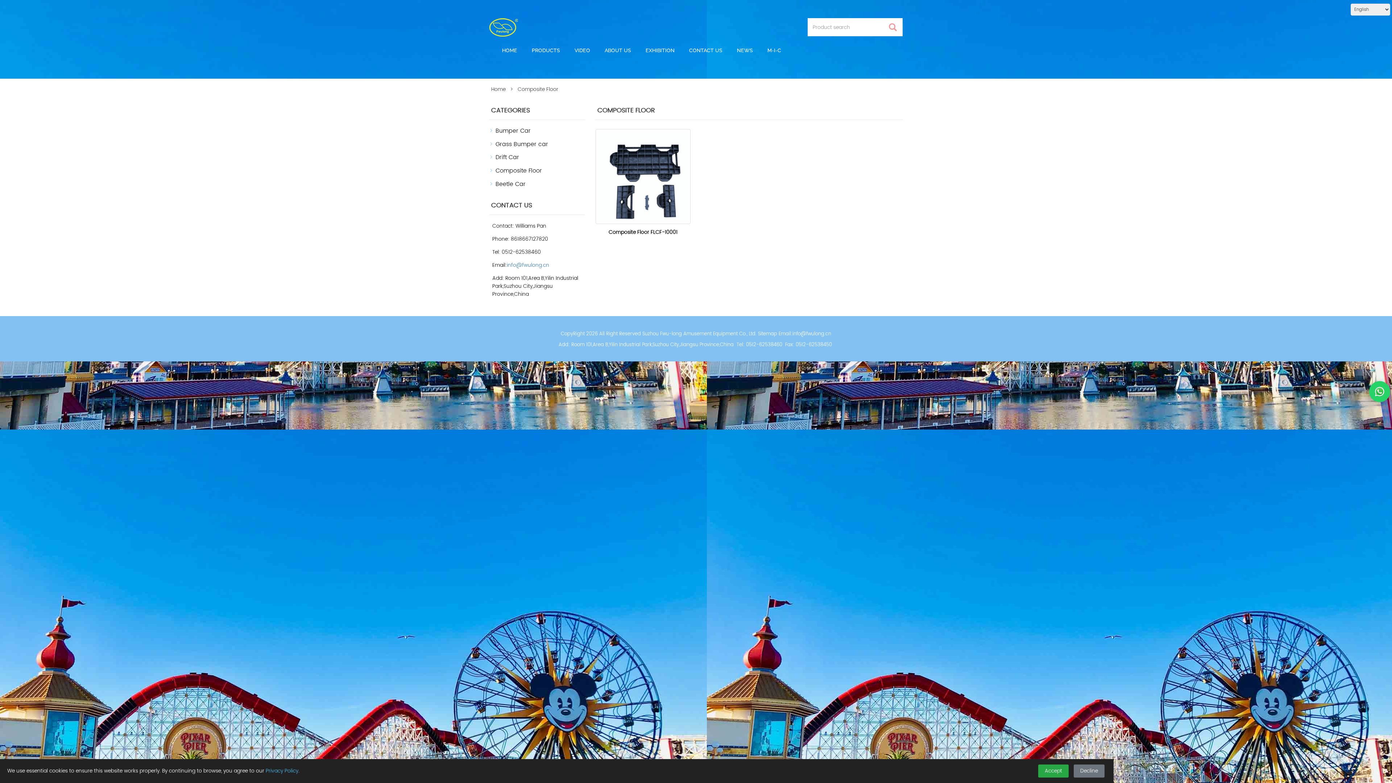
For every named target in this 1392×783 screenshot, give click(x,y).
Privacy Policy (282, 771)
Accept (1053, 771)
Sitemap (767, 334)
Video (582, 50)
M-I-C (774, 50)
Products (546, 50)
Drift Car (507, 157)
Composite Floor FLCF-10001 (643, 232)
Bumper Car (513, 131)
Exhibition (660, 50)
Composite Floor (519, 170)
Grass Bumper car (522, 144)
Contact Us (705, 50)
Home (509, 50)
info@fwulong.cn (528, 265)
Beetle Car (511, 184)
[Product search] (893, 27)
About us (618, 50)
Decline (1089, 771)
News (745, 50)
